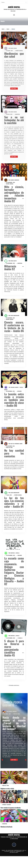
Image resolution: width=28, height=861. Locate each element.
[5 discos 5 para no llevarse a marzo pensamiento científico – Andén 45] (14, 627)
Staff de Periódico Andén (16, 443)
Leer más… (14, 88)
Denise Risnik (14, 48)
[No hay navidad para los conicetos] (14, 435)
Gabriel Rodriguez (15, 180)
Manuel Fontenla (13, 711)
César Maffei (14, 260)
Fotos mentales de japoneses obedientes (11, 808)
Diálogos (19, 391)
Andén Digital (14, 7)
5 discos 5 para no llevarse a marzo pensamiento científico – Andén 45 (14, 648)
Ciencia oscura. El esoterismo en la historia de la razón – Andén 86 (14, 326)
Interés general (19, 50)
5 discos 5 (20, 638)
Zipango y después (6, 804)
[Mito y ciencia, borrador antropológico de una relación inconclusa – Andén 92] (14, 172)
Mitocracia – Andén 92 (14, 267)
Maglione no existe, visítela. (7, 788)
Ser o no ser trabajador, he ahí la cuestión (14, 120)
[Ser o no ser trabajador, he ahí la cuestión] (14, 103)
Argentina (17, 114)
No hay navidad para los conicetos (14, 453)
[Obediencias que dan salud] (14, 40)
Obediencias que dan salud (14, 54)
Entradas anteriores (14, 685)
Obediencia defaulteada (6, 827)
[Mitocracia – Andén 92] (14, 252)
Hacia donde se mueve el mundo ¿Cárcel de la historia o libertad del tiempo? (14, 723)
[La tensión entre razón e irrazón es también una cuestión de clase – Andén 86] (14, 379)
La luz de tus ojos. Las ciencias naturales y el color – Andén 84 (14, 502)
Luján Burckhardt (15, 315)
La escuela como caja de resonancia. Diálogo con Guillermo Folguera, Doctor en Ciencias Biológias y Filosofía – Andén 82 (14, 571)
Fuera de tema (9, 447)
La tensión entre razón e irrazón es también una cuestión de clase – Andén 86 (14, 400)
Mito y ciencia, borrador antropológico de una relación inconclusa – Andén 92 (14, 194)
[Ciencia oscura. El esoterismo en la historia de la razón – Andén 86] (14, 307)
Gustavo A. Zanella (15, 553)
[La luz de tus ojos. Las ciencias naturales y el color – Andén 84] (14, 484)
